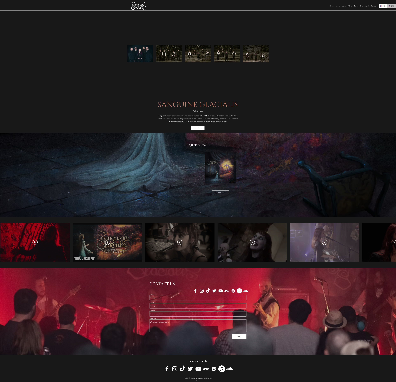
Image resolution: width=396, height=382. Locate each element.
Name (152, 294)
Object (152, 310)
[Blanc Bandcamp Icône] (226, 290)
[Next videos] (393, 241)
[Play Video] (35, 242)
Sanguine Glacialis (198, 360)
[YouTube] (220, 290)
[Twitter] (214, 290)
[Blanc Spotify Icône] (233, 290)
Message (153, 318)
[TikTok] (208, 290)
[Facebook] (195, 290)
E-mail (152, 302)
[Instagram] (201, 290)
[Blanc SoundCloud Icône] (245, 290)
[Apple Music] (239, 290)
